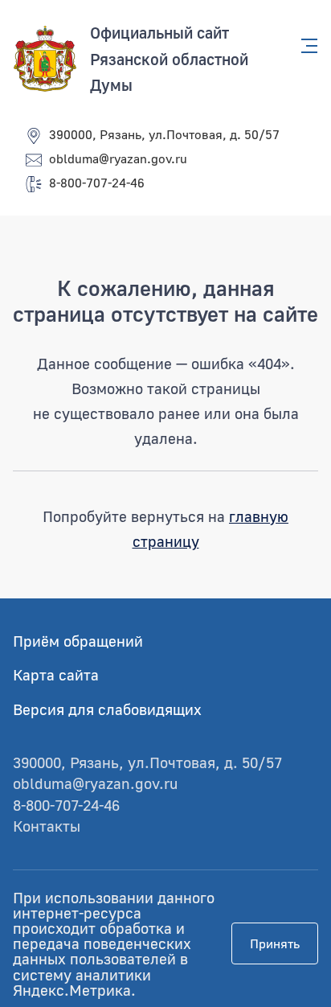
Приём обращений (78, 640)
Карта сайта (56, 674)
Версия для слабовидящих (107, 709)
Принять (275, 943)
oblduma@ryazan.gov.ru (118, 158)
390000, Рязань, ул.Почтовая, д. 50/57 (164, 134)
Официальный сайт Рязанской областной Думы (169, 58)
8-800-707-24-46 (97, 183)
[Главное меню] (304, 46)
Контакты (46, 825)
